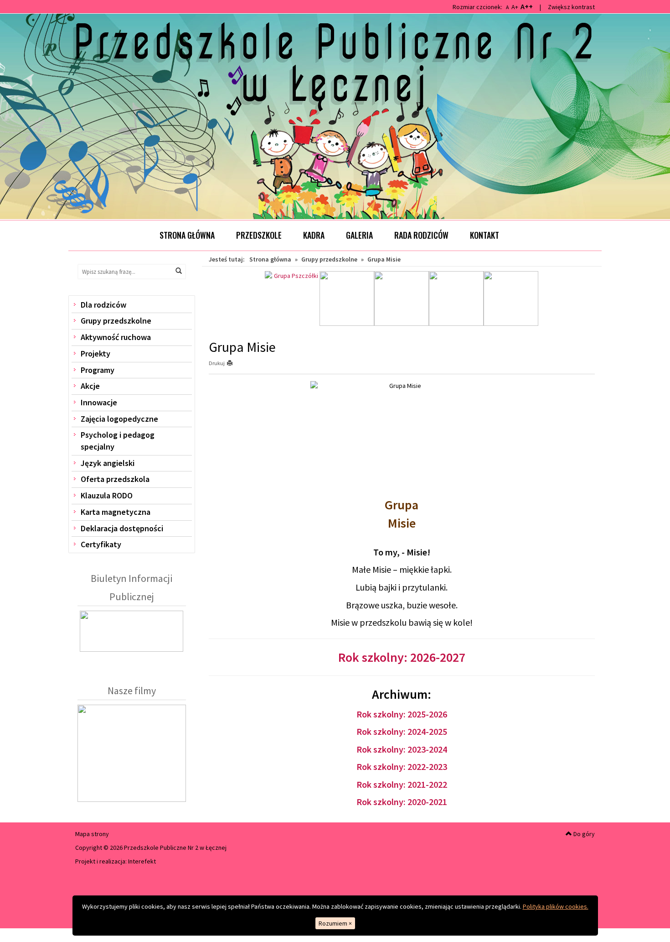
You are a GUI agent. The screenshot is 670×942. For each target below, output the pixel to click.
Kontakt (484, 235)
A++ (527, 6)
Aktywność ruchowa (116, 337)
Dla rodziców (103, 304)
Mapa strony (92, 834)
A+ (514, 7)
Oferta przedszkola (115, 479)
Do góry (583, 834)
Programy (97, 370)
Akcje (90, 386)
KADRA (314, 235)
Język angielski (107, 463)
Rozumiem (335, 923)
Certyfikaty (101, 544)
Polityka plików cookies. (555, 906)
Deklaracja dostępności (122, 528)
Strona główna (187, 235)
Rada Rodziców (421, 235)
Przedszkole (259, 235)
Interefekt (142, 861)
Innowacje (99, 402)
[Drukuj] (233, 363)
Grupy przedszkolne (116, 320)
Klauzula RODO (107, 495)
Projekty (95, 353)
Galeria (359, 235)
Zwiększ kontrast (571, 7)
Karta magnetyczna (115, 512)
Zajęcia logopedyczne (119, 418)
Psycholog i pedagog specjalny (118, 440)
